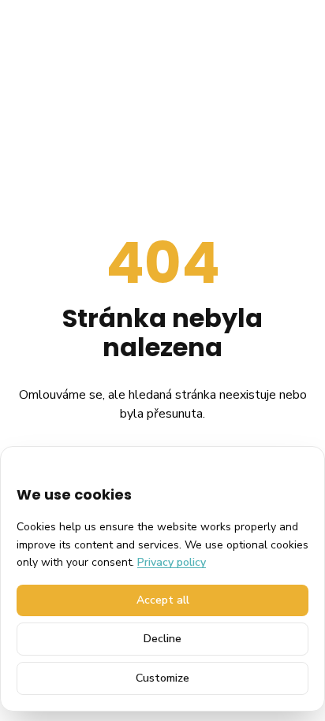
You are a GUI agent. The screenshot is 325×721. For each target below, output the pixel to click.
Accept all (162, 600)
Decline (162, 638)
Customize (162, 678)
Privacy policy (171, 562)
